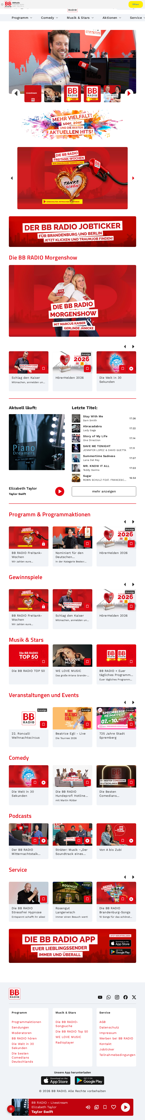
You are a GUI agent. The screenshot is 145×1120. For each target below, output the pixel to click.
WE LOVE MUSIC (68, 1037)
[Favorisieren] (105, 1107)
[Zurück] (11, 178)
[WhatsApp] (108, 997)
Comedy (47, 17)
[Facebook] (125, 997)
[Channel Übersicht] (96, 1107)
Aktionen (110, 17)
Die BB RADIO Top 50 (72, 1031)
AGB (102, 1022)
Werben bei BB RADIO (116, 1038)
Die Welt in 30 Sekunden (23, 1046)
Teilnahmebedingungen (116, 1055)
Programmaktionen (26, 1022)
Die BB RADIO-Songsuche (67, 1024)
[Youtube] (100, 997)
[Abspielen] (125, 1107)
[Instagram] (117, 997)
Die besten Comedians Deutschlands (22, 1057)
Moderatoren (22, 1033)
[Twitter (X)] (134, 997)
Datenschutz (109, 1027)
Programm (20, 17)
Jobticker (106, 1049)
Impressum (108, 1033)
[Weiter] (133, 178)
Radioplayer (65, 1042)
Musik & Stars (78, 17)
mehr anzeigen (104, 491)
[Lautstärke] (88, 1107)
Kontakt (105, 1044)
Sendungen (20, 1027)
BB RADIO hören (24, 1038)
